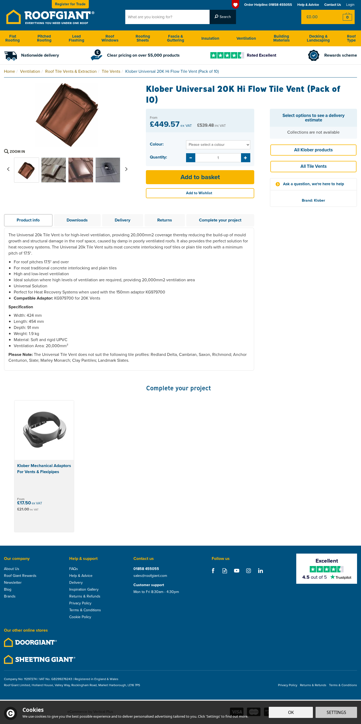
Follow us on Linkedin (260, 570)
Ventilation (246, 38)
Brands (10, 596)
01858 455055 (146, 569)
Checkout (344, 17)
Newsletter (13, 582)
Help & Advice (80, 575)
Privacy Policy (80, 603)
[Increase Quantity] (245, 157)
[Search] (223, 17)
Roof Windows (109, 38)
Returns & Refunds (84, 596)
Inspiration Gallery (84, 589)
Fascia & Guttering (175, 38)
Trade (70, 4)
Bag (317, 17)
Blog (7, 589)
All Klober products (313, 150)
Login (350, 4)
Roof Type (351, 38)
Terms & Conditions (85, 610)
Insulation (210, 38)
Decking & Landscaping (318, 38)
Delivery (122, 220)
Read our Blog (224, 570)
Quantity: (158, 157)
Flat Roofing (12, 38)
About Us (11, 569)
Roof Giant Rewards (20, 575)
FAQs (73, 569)
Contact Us (332, 4)
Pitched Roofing (44, 38)
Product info (28, 220)
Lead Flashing (76, 38)
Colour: (157, 144)
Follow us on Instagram (248, 570)
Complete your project (220, 220)
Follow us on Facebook (213, 570)
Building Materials (281, 38)
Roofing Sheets (143, 38)
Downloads (77, 220)
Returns (164, 220)
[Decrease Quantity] (190, 157)
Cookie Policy (80, 617)
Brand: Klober (313, 200)
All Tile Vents (313, 166)
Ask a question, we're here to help (313, 184)
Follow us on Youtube (236, 570)
